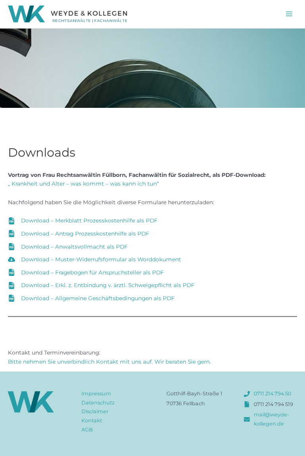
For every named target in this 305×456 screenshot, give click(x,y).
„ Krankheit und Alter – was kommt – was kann (72, 183)
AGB (87, 430)
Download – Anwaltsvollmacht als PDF (74, 246)
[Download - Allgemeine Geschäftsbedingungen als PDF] (91, 298)
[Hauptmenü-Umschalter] (289, 14)
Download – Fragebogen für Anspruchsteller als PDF (92, 272)
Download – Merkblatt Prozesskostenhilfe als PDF (89, 220)
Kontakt (91, 420)
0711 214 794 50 (272, 394)
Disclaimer (94, 411)
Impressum (96, 394)
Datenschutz (98, 403)
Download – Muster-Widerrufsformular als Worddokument (101, 259)
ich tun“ (147, 183)
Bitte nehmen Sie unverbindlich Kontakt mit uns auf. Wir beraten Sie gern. (109, 361)
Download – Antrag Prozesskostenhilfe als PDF (85, 233)
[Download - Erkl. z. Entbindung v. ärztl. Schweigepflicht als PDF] (101, 285)
